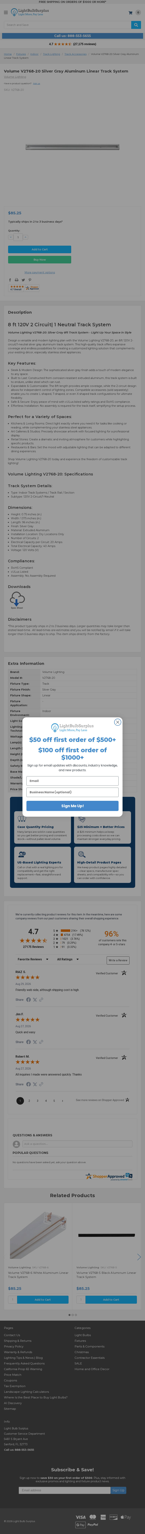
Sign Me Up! (72, 806)
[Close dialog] (117, 722)
